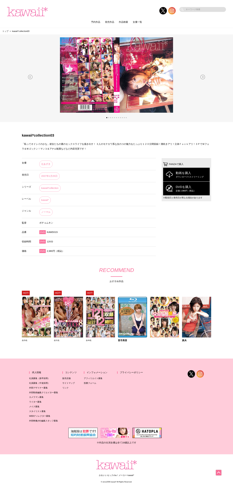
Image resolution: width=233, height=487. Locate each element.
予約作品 (95, 22)
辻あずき (45, 164)
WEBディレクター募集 (39, 416)
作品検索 (123, 22)
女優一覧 (137, 22)
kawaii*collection (49, 188)
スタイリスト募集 (37, 411)
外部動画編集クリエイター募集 (43, 392)
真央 (184, 340)
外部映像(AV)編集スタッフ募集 (43, 421)
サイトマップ (68, 383)
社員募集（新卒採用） (39, 378)
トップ (5, 31)
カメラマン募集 (36, 397)
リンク (65, 388)
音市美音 (122, 340)
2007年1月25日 (49, 176)
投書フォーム (90, 383)
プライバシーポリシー (131, 372)
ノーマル (45, 212)
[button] (30, 77)
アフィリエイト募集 (93, 378)
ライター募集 (35, 402)
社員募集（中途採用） (39, 383)
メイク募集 (34, 406)
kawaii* (45, 200)
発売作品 (109, 22)
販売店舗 (66, 378)
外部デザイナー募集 (38, 388)
